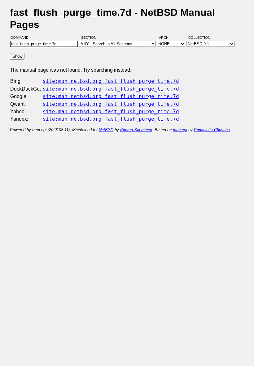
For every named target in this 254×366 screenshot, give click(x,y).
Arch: (167, 37)
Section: (90, 37)
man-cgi (180, 129)
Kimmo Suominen (136, 129)
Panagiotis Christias (212, 129)
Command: (22, 37)
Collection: (199, 37)
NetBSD (106, 129)
